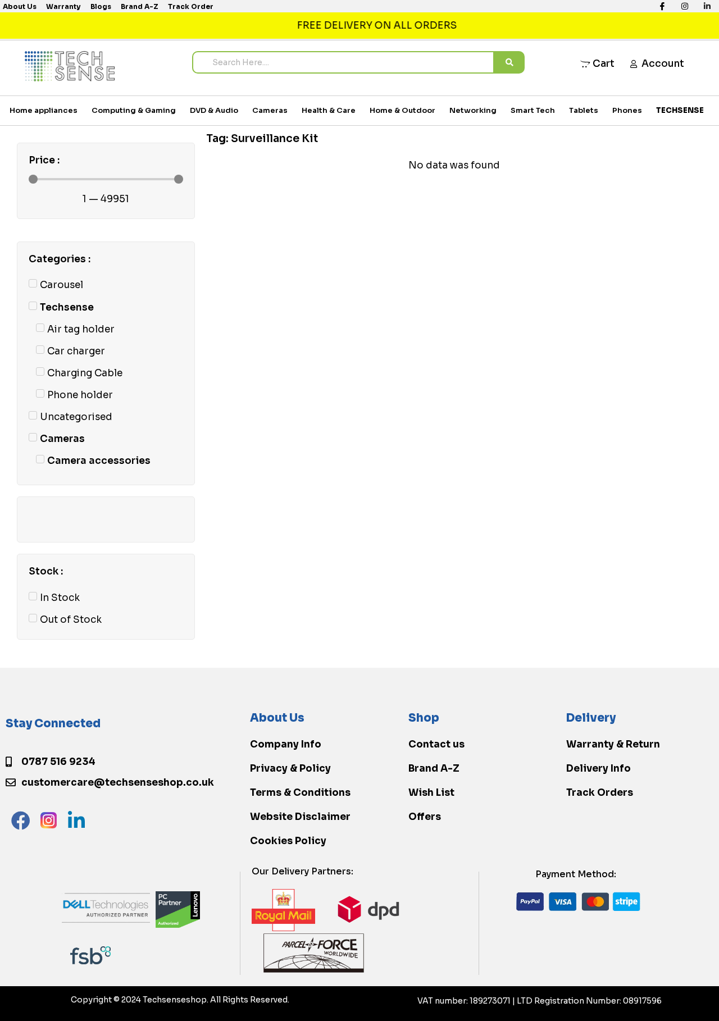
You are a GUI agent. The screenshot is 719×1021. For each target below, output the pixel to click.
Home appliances (44, 110)
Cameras (270, 110)
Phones (627, 110)
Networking (473, 110)
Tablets (583, 110)
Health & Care (329, 110)
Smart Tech (533, 110)
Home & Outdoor (402, 110)
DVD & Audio (214, 110)
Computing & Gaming (134, 110)
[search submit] (509, 62)
